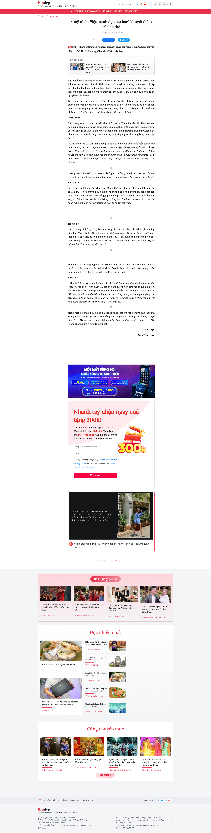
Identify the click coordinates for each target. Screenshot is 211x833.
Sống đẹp (107, 11)
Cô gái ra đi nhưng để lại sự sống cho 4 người (95, 705)
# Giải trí (44, 615)
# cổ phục (51, 615)
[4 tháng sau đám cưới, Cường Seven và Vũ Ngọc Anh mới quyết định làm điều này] (77, 68)
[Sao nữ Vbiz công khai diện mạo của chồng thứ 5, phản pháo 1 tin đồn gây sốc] (155, 594)
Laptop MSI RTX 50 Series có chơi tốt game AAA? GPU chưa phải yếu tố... (60, 703)
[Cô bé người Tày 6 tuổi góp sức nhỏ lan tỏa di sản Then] (117, 646)
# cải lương (157, 770)
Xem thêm (105, 775)
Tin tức (79, 11)
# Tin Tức (88, 665)
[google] (141, 4)
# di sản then (95, 649)
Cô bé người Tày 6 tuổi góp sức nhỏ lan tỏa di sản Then (96, 643)
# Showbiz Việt (80, 615)
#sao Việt (101, 561)
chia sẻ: (96, 40)
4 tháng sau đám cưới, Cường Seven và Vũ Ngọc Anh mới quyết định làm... (97, 68)
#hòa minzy (110, 561)
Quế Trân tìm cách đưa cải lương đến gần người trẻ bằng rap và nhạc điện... (155, 762)
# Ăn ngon (46, 670)
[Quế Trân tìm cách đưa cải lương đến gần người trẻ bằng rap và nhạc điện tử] (155, 746)
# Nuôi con (113, 616)
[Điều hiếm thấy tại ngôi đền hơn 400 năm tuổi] (117, 661)
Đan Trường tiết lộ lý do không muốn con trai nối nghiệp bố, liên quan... (138, 67)
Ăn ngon (118, 11)
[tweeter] (137, 4)
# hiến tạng (97, 711)
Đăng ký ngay (95, 475)
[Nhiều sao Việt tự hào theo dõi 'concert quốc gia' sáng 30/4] (88, 593)
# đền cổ (95, 665)
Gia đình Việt (131, 11)
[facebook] (133, 4)
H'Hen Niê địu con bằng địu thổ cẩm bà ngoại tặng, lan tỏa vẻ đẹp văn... (55, 762)
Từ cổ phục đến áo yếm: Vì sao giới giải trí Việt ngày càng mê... (55, 607)
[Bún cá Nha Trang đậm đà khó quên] (61, 651)
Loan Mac (104, 32)
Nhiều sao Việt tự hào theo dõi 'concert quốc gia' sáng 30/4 (87, 607)
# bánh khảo (97, 680)
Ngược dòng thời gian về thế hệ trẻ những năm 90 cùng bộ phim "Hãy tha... (122, 762)
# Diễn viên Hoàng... (160, 617)
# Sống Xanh (46, 710)
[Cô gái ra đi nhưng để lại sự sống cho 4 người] (117, 708)
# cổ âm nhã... (92, 767)
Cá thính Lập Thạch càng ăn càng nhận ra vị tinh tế (96, 689)
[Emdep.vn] (44, 3)
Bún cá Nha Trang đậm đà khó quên (59, 664)
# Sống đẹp (89, 711)
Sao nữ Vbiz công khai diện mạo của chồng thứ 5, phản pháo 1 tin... (154, 609)
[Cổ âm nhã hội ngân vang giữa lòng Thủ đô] (89, 746)
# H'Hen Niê (57, 770)
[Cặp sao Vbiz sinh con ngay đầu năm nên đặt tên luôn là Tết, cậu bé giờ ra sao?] (122, 594)
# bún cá (53, 670)
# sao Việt (89, 615)
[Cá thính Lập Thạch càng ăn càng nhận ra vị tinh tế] (117, 692)
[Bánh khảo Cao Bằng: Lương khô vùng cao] (117, 677)
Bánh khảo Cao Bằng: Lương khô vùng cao (96, 674)
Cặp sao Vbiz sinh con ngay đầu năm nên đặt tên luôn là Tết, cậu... (121, 608)
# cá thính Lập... (98, 696)
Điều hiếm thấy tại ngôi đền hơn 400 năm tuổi (96, 658)
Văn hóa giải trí (92, 11)
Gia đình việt (88, 800)
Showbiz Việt (52, 16)
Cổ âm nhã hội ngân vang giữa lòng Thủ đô (88, 760)
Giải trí (40, 16)
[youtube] (144, 4)
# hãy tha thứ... (125, 770)
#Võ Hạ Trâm (119, 561)
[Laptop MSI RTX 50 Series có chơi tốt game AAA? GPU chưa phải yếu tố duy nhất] (61, 688)
